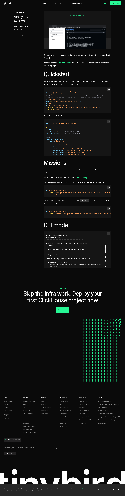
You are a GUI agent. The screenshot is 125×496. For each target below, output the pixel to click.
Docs (66, 3)
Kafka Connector (27, 410)
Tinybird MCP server (64, 63)
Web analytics (102, 410)
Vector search (102, 423)
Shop (5, 422)
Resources (77, 3)
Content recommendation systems (108, 420)
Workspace (26, 423)
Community (44, 410)
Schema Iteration (28, 417)
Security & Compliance (29, 432)
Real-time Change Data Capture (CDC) (109, 404)
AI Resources (64, 407)
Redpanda (82, 407)
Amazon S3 (82, 423)
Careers (6, 425)
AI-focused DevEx (28, 413)
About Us (6, 418)
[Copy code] (108, 89)
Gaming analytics (103, 407)
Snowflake (82, 413)
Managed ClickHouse (29, 401)
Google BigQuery (84, 410)
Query (24, 407)
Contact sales (8, 410)
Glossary (62, 420)
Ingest (24, 404)
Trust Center (41, 449)
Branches (25, 420)
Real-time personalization (105, 413)
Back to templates (21, 12)
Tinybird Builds (64, 417)
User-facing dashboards (105, 401)
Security (6, 407)
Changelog (44, 413)
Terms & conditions (10, 449)
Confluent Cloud (84, 404)
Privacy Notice (82, 489)
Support (43, 404)
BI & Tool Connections (29, 426)
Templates (63, 413)
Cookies (20, 449)
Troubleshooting (46, 407)
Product (46, 3)
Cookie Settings (30, 449)
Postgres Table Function (86, 417)
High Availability (27, 429)
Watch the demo (8, 401)
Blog (61, 404)
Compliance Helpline (54, 449)
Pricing (58, 3)
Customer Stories (65, 410)
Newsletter (63, 426)
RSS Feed (63, 423)
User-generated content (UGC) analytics (109, 417)
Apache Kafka (83, 401)
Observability (64, 401)
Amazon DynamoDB (85, 420)
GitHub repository (80, 178)
